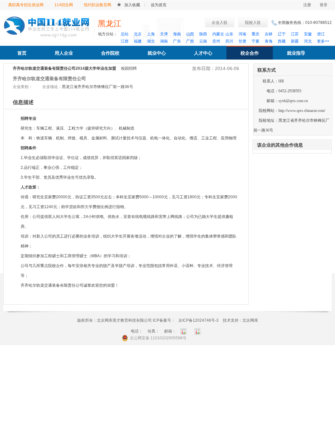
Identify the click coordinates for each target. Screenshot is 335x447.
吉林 (269, 34)
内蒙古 (218, 34)
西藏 (282, 41)
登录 (323, 5)
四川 (229, 41)
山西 (190, 34)
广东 (177, 41)
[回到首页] (46, 25)
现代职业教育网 (97, 5)
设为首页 (159, 5)
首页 (21, 53)
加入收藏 (132, 5)
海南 (177, 34)
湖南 (164, 41)
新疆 (295, 41)
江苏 (295, 34)
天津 (164, 34)
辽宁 (282, 34)
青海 (269, 41)
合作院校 (110, 53)
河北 (308, 41)
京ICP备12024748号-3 (198, 320)
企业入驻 (219, 22)
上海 (151, 34)
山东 (229, 34)
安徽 (308, 34)
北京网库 (250, 320)
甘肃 (242, 41)
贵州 (216, 41)
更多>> (323, 41)
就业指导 (296, 53)
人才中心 (203, 53)
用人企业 (64, 53)
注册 (307, 5)
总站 (125, 34)
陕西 (203, 34)
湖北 (151, 41)
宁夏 (255, 41)
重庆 (255, 34)
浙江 (321, 34)
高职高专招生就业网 (26, 5)
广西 (190, 41)
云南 (203, 41)
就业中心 (157, 53)
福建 (138, 41)
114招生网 (63, 5)
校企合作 (249, 53)
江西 (125, 41)
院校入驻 (253, 22)
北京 (138, 34)
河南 (242, 34)
